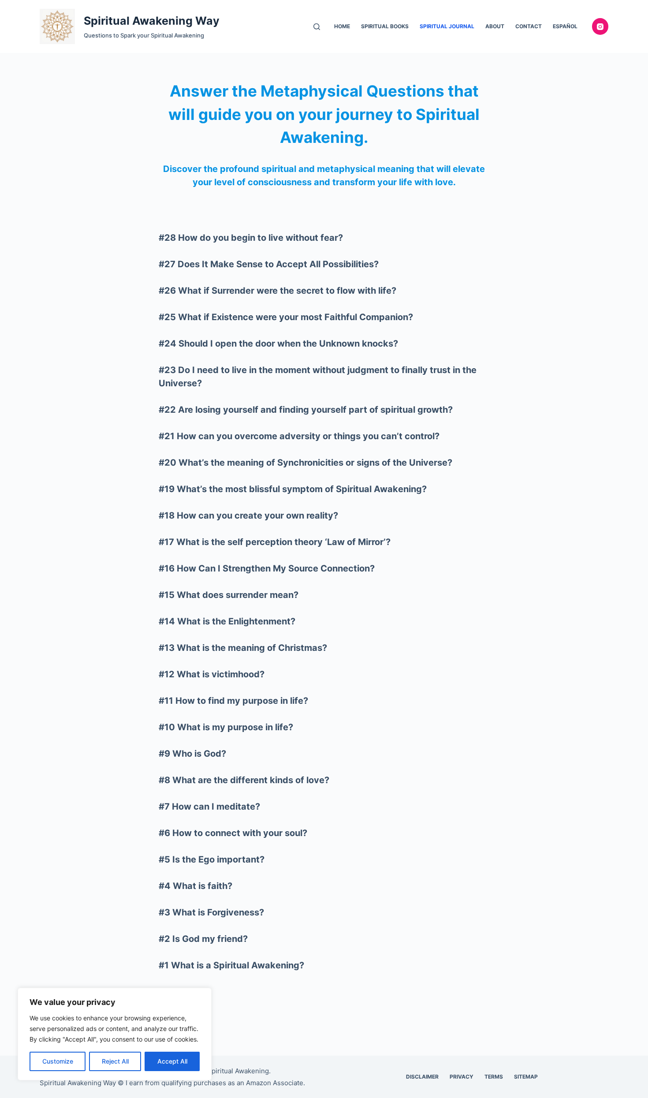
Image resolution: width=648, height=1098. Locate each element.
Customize (57, 1061)
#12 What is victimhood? (211, 674)
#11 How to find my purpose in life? (233, 700)
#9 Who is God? (192, 753)
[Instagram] (600, 26)
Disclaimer (422, 1076)
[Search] (316, 26)
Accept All (172, 1061)
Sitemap (526, 1076)
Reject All (115, 1061)
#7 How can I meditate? (209, 806)
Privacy (461, 1076)
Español (565, 26)
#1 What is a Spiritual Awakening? (231, 965)
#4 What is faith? (195, 886)
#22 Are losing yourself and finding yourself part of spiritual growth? (306, 409)
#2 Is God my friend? (203, 939)
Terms (493, 1076)
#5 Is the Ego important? (211, 859)
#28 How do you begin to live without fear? (251, 237)
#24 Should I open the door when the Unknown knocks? (278, 343)
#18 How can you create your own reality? (248, 515)
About (494, 26)
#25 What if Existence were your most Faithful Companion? (286, 317)
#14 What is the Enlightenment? (227, 621)
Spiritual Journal (447, 26)
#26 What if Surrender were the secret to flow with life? (277, 290)
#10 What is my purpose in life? (226, 727)
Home (342, 26)
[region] (115, 1034)
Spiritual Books (385, 26)
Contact (528, 26)
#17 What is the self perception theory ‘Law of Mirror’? (275, 542)
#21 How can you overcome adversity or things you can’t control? (299, 436)
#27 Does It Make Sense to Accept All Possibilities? (269, 264)
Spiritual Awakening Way (152, 20)
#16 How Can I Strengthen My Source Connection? (267, 568)
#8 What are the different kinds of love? (244, 780)
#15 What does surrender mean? (228, 595)
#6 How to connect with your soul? (233, 833)
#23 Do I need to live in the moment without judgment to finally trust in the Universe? (318, 376)
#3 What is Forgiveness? (211, 912)
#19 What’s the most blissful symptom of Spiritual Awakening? (293, 489)
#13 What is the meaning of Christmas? (243, 647)
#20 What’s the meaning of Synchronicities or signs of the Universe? (305, 462)
